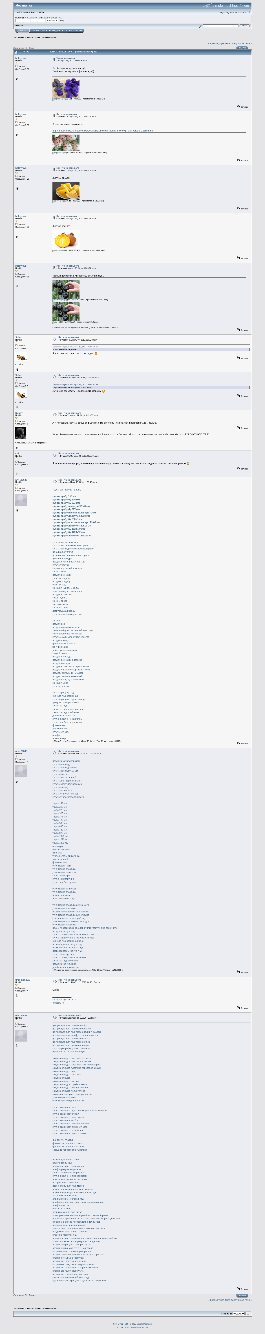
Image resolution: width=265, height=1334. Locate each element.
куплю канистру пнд (63, 879)
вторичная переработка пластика (70, 911)
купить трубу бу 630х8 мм (67, 519)
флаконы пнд (59, 862)
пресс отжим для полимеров (68, 1185)
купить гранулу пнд (63, 692)
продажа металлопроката (66, 761)
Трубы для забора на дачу (66, 489)
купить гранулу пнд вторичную (69, 699)
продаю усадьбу (61, 581)
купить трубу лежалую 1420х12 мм (72, 535)
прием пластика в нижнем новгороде (72, 1189)
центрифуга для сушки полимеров (71, 1045)
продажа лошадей (62, 656)
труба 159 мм (59, 803)
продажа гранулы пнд (64, 964)
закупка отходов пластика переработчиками (76, 1068)
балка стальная (61, 849)
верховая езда (60, 604)
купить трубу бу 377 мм (66, 509)
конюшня (57, 620)
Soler (18, 337)
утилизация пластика (64, 869)
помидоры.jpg (60, 300)
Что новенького (65, 58)
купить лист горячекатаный (67, 780)
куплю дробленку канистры (67, 718)
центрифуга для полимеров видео (71, 1041)
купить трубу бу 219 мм (66, 499)
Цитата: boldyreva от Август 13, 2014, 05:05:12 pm (75, 385)
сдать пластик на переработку (69, 918)
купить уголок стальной (65, 793)
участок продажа (61, 578)
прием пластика (61, 895)
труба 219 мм (59, 807)
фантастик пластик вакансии (68, 1146)
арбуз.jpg (58, 201)
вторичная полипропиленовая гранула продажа (78, 1254)
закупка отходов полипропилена (70, 1087)
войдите (33, 17)
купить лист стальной (64, 777)
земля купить (59, 597)
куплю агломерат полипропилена (70, 1123)
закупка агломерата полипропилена (72, 1094)
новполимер (59, 738)
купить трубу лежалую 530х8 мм (71, 516)
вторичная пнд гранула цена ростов (72, 1251)
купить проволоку (62, 790)
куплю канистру (61, 875)
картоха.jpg (59, 99)
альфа (56, 735)
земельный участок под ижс (67, 591)
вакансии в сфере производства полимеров (76, 1221)
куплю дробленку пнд (64, 882)
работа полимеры (62, 1162)
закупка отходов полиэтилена (68, 1090)
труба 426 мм (59, 820)
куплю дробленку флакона (67, 722)
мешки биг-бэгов (61, 728)
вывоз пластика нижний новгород (70, 1277)
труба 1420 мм (60, 843)
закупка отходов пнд (63, 1071)
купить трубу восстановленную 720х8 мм (76, 522)
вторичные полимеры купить (68, 1270)
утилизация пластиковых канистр (70, 905)
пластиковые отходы (63, 898)
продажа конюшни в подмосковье (70, 666)
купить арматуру (61, 764)
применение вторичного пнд (67, 947)
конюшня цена (60, 607)
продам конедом (61, 663)
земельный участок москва (67, 633)
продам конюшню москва (66, 627)
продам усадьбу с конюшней (68, 679)
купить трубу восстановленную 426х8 (74, 512)
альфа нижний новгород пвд (68, 1198)
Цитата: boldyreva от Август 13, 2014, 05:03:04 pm (75, 347)
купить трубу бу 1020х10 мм (68, 529)
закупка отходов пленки (65, 1081)
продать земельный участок (67, 673)
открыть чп (58, 1002)
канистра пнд (59, 705)
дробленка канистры (63, 715)
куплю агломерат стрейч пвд (68, 1130)
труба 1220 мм (60, 839)
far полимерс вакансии (64, 1195)
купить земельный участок (67, 614)
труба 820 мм (59, 833)
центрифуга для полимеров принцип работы (76, 1032)
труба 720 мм (59, 829)
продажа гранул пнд (63, 931)
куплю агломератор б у (65, 1120)
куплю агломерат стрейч (66, 1113)
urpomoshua (22, 979)
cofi (17, 453)
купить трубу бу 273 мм (66, 503)
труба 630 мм (59, 826)
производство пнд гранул (66, 1159)
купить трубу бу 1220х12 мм (68, 532)
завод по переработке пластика (69, 1149)
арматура (57, 846)
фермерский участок (63, 643)
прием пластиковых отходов (67, 928)
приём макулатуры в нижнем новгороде (74, 1192)
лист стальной (60, 859)
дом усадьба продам (63, 610)
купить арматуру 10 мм (65, 770)
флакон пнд (58, 725)
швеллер (57, 852)
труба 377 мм (59, 816)
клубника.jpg (60, 152)
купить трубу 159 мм (64, 496)
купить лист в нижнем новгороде (70, 545)
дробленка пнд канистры (65, 967)
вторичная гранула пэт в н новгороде (72, 1248)
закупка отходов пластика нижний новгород (76, 1064)
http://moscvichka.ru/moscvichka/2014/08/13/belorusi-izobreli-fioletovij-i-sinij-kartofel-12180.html (102, 130)
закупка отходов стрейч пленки (69, 1084)
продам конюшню (62, 574)
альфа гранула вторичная (66, 1169)
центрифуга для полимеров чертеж (71, 1028)
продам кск (58, 624)
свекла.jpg (59, 250)
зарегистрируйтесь (52, 17)
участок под (59, 584)
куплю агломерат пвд (64, 1107)
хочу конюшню (60, 646)
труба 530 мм (59, 823)
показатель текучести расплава (69, 1179)
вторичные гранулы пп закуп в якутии (73, 1264)
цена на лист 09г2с (62, 552)
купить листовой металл (65, 542)
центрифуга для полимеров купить (71, 1038)
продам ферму (60, 640)
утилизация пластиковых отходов (70, 915)
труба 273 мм (59, 810)
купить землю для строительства (70, 637)
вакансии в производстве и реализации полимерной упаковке (86, 1218)
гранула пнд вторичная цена (67, 941)
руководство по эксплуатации (68, 1051)
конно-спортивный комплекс (67, 568)
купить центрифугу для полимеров (71, 1048)
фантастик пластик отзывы (67, 1143)
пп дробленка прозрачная (66, 1182)
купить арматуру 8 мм (64, 767)
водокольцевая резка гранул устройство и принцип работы (84, 1238)
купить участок (60, 565)
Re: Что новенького (67, 114)
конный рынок (59, 653)
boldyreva (20, 58)
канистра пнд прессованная (67, 709)
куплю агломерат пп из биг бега (69, 1126)
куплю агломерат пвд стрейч (68, 1117)
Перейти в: (226, 1314)
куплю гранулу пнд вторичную (101, 928)
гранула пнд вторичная (65, 695)
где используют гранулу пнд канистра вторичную (79, 1280)
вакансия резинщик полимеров (69, 1225)
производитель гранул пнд (67, 944)
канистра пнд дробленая (65, 712)
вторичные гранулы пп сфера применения (75, 1267)
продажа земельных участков (68, 561)
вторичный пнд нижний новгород (70, 1274)
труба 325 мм (59, 813)
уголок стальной (61, 856)
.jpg (55, 322)
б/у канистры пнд (61, 1208)
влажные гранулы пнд (64, 1234)
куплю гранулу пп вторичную (68, 1172)
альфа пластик (60, 1205)
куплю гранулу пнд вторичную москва (73, 937)
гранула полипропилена (65, 702)
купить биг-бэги (60, 731)
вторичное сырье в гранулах (68, 1257)
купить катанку (60, 787)
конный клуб (59, 571)
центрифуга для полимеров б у (69, 1025)
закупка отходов (61, 1077)
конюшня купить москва (65, 588)
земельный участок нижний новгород (72, 630)
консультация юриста (64, 999)
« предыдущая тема (219, 43)
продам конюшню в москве (67, 659)
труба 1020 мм (60, 836)
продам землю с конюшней (67, 676)
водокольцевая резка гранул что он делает (76, 1241)
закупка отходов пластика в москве (71, 1061)
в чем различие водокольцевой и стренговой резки (80, 1215)
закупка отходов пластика (66, 1074)
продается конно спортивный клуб (71, 669)
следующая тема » (241, 43)
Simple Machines (144, 1324)
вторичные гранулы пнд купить (69, 1261)
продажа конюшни (62, 594)
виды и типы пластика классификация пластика (78, 1228)
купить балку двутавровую (67, 784)
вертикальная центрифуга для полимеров (75, 1035)
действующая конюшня (65, 650)
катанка (75, 856)
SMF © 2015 (130, 1324)
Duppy (19, 413)
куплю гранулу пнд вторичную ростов (73, 934)
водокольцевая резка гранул (68, 1166)
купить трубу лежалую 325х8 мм (71, 506)
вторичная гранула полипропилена (71, 1244)
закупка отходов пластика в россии (71, 1058)
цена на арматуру (62, 558)
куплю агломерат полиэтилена (69, 1133)
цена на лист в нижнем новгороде (70, 555)
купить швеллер (61, 774)
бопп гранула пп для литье (67, 1212)
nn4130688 (21, 480)
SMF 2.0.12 (118, 1324)
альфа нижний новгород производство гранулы (78, 1202)
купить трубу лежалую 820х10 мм (71, 525)
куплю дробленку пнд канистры (69, 1175)
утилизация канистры (64, 872)
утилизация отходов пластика (68, 1100)
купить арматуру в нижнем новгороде (73, 548)
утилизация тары (61, 865)
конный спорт (59, 601)
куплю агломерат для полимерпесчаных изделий (79, 1110)
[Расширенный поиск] (200, 26)
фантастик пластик (62, 1139)
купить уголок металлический (68, 797)
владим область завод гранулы (69, 1231)
